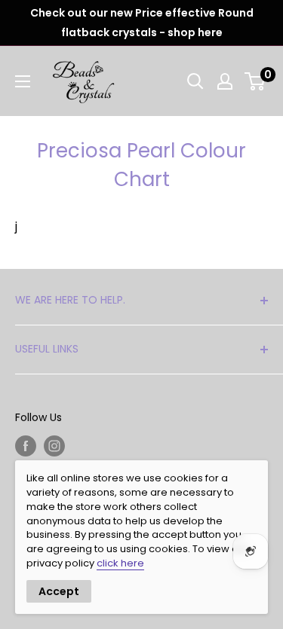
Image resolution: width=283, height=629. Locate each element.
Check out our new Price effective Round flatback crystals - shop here (142, 22)
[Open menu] (22, 81)
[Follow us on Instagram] (54, 445)
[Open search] (195, 81)
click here (120, 563)
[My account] (224, 81)
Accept (58, 591)
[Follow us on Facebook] (25, 445)
